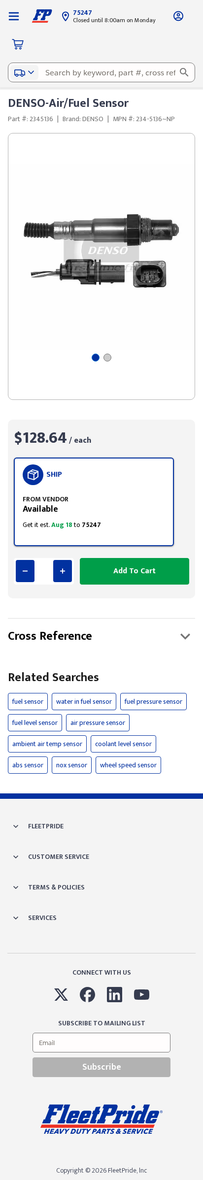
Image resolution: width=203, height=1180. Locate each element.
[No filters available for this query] (14, 16)
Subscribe (101, 1067)
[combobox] (101, 72)
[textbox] (101, 72)
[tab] (96, 357)
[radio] (94, 502)
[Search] (184, 72)
